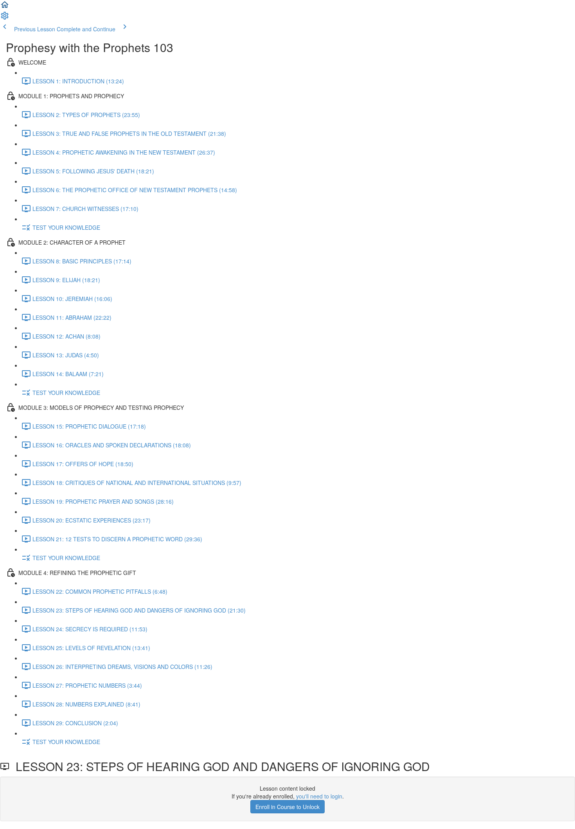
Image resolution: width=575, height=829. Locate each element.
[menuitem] (4, 18)
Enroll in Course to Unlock (287, 807)
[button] (4, 7)
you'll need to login (319, 796)
